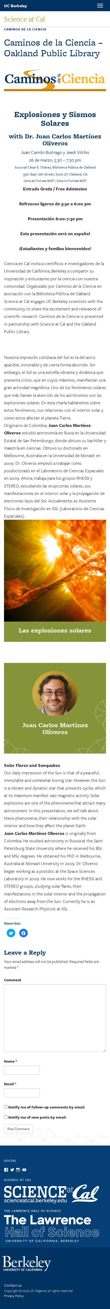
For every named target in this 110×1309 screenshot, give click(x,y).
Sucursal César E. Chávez (33, 167)
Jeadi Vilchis (77, 152)
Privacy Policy (14, 1295)
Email (10, 1084)
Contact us (13, 1285)
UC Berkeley (15, 6)
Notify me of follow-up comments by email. (46, 1107)
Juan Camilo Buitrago (41, 152)
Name (10, 1061)
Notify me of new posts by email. (37, 1117)
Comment (12, 980)
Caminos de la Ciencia (25, 29)
